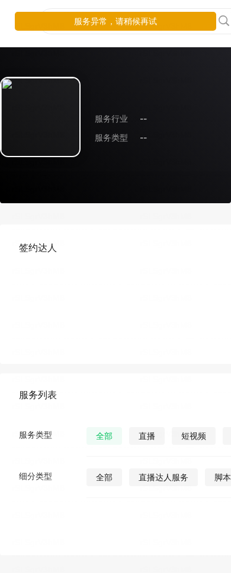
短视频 (193, 436)
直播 (147, 436)
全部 (104, 436)
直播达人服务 (163, 477)
